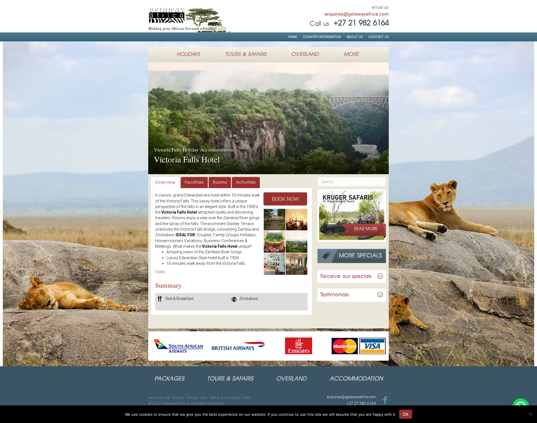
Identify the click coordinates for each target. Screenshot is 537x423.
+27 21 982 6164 (361, 403)
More (351, 54)
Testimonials (334, 294)
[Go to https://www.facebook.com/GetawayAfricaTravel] (385, 400)
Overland (305, 54)
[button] (285, 198)
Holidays (188, 54)
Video (160, 272)
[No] (530, 414)
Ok (406, 414)
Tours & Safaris (245, 54)
